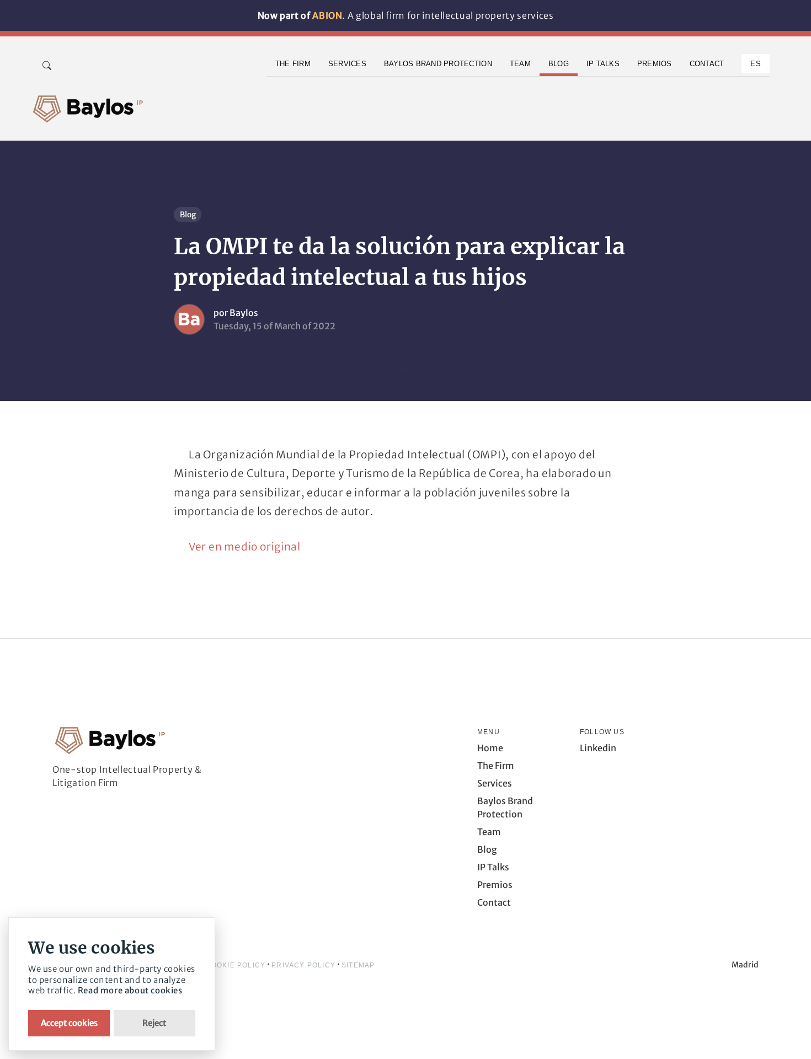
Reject (154, 1023)
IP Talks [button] (603, 64)
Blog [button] (558, 64)
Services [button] (347, 64)
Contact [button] (707, 64)
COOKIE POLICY (236, 965)
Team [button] (520, 64)
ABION (327, 15)
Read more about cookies (130, 990)
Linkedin (598, 747)
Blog (188, 215)
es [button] (755, 64)
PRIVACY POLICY (303, 965)
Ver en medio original (245, 546)
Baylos (244, 312)
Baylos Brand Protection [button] (438, 64)
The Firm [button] (293, 64)
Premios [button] (654, 64)
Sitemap (358, 965)
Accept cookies (69, 1023)
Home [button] (490, 747)
